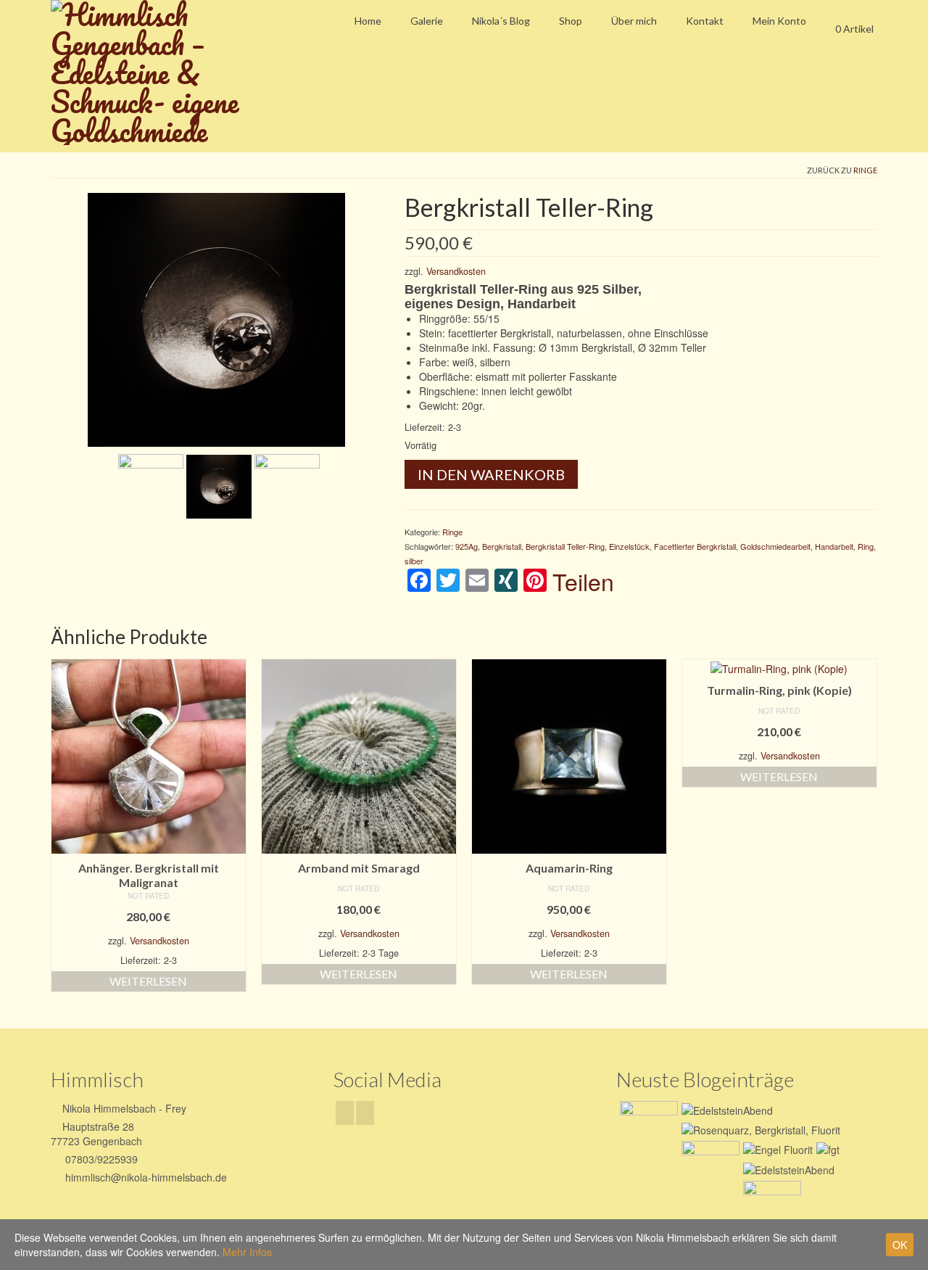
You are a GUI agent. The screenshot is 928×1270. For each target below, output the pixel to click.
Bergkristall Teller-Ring (565, 546)
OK (899, 1244)
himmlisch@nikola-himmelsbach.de (144, 1177)
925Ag (466, 546)
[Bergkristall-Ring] (151, 485)
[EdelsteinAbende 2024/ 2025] (776, 1149)
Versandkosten (456, 271)
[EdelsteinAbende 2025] (759, 1129)
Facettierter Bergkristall (695, 546)
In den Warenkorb (491, 474)
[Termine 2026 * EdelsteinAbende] (647, 1119)
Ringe (865, 170)
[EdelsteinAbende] (787, 1168)
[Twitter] (365, 1112)
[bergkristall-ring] (216, 318)
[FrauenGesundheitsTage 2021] (770, 1199)
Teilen (583, 581)
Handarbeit (834, 546)
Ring (866, 546)
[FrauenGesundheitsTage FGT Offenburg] (709, 1159)
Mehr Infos (247, 1252)
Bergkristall (501, 546)
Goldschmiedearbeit (775, 546)
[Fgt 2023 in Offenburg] (826, 1149)
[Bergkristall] (287, 485)
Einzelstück (629, 546)
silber (414, 560)
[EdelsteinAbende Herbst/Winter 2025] (725, 1109)
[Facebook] (345, 1112)
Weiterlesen (148, 981)
